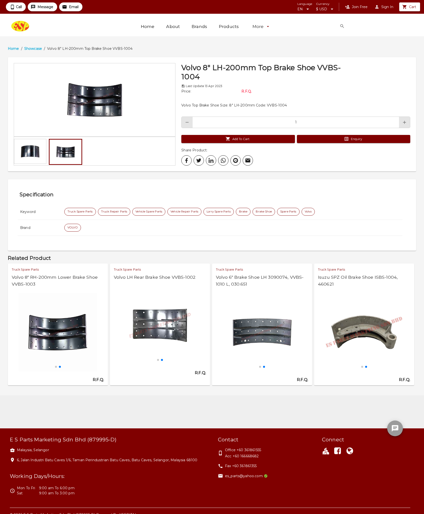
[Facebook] (337, 451)
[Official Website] (350, 451)
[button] (94, 99)
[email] (248, 160)
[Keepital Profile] (326, 450)
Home (13, 48)
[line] (235, 160)
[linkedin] (211, 160)
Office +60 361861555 (243, 450)
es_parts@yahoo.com (244, 476)
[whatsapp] (223, 160)
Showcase (33, 48)
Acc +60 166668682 (242, 456)
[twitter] (199, 160)
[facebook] (186, 160)
